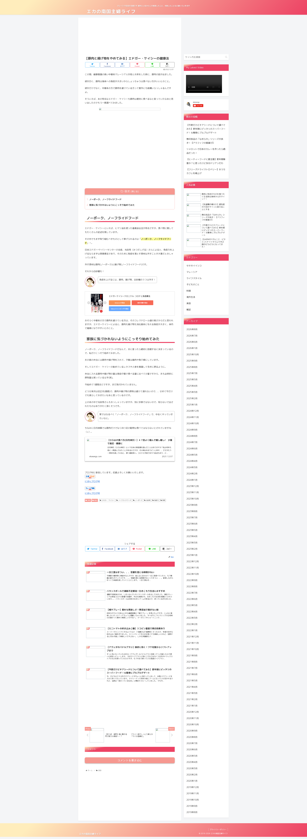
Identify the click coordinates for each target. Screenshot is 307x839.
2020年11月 (192, 718)
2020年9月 (191, 730)
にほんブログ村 (92, 481)
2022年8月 (191, 586)
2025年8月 (191, 366)
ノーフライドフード (124, 500)
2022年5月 (191, 605)
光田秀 (148, 500)
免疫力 (156, 500)
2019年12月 (192, 787)
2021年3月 (191, 693)
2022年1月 (191, 630)
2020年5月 (191, 755)
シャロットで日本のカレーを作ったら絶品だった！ (205, 151)
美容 (88, 500)
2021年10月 (192, 649)
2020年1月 (191, 780)
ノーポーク (138, 500)
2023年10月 (192, 498)
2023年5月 (191, 530)
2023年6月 (191, 523)
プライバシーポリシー (218, 829)
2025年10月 (192, 354)
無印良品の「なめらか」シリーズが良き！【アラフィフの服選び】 (204, 141)
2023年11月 (192, 492)
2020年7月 (191, 743)
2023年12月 (192, 486)
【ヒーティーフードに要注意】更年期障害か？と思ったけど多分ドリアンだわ (205, 161)
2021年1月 (191, 705)
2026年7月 (191, 335)
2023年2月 (191, 548)
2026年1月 (191, 348)
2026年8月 (191, 329)
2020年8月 (191, 736)
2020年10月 (192, 724)
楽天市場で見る (142, 303)
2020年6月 (191, 749)
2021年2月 (191, 699)
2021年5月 (191, 680)
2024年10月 (192, 423)
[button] (226, 57)
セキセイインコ (194, 265)
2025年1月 (191, 404)
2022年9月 (191, 580)
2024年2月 (191, 473)
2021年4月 (191, 686)
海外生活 (190, 297)
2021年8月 (191, 661)
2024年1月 (191, 479)
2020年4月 (191, 762)
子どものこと (192, 284)
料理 (188, 290)
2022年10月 (192, 573)
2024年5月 (191, 454)
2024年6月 (191, 448)
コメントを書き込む (130, 760)
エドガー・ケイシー (107, 500)
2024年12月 (192, 410)
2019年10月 (192, 799)
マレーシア (191, 271)
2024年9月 (191, 429)
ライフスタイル (194, 278)
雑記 (95, 500)
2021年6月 (191, 674)
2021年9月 (191, 655)
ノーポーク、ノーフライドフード (105, 199)
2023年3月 (191, 542)
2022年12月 (192, 561)
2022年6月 (191, 599)
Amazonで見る (120, 303)
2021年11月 (192, 642)
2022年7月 (191, 592)
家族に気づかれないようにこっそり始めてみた (112, 204)
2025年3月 (191, 392)
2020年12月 (192, 711)
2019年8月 (191, 812)
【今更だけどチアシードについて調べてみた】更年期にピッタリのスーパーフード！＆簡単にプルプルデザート (205, 129)
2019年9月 (191, 806)
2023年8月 (191, 511)
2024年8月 (191, 436)
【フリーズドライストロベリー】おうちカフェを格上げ (205, 171)
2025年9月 (191, 360)
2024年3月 (191, 467)
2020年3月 (191, 768)
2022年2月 (191, 624)
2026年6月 (191, 341)
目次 (127, 191)
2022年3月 (191, 617)
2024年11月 (192, 417)
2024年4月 (191, 461)
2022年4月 (191, 611)
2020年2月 (191, 774)
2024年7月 (191, 442)
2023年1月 (191, 555)
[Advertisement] (130, 36)
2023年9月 (191, 504)
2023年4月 (191, 536)
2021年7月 (191, 668)
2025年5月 (191, 379)
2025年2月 (191, 398)
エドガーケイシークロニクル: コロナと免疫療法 (129, 296)
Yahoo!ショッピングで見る (120, 309)
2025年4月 (191, 385)
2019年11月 (192, 793)
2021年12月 (192, 636)
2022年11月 (192, 567)
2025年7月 (191, 373)
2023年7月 (191, 517)
